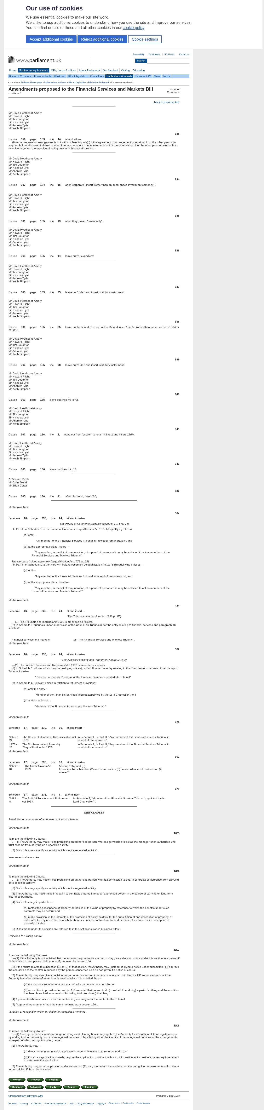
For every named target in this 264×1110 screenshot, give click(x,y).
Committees (97, 76)
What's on (59, 76)
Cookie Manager (143, 1103)
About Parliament (89, 70)
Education (139, 70)
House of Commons (20, 76)
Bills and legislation (77, 82)
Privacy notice (114, 1103)
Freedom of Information (55, 1103)
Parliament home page (31, 82)
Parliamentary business (33, 70)
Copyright (101, 1103)
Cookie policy (128, 1103)
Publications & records (119, 76)
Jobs (71, 1103)
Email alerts (154, 54)
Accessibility (138, 54)
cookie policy (133, 28)
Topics (166, 76)
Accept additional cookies (51, 39)
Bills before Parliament (98, 82)
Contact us (184, 54)
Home (12, 70)
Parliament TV (143, 76)
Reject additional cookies (102, 39)
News (157, 76)
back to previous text (167, 102)
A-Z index (12, 1103)
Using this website (85, 1103)
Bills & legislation (77, 76)
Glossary (24, 1103)
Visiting (125, 70)
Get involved (110, 70)
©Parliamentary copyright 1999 (25, 1095)
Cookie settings (145, 39)
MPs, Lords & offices (63, 70)
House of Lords (42, 76)
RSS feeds (169, 54)
